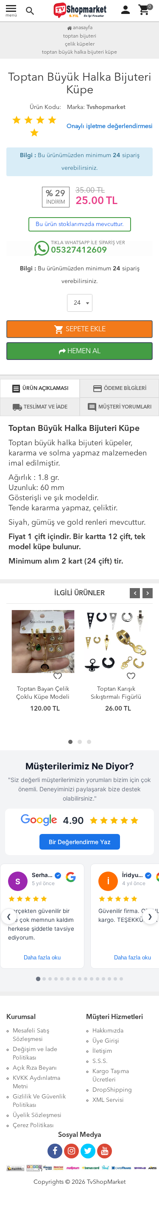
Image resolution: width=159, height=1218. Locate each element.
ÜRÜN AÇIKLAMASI (39, 389)
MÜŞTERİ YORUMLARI (119, 407)
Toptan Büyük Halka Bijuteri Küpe (79, 52)
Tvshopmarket (106, 107)
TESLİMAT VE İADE (39, 407)
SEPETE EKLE (80, 329)
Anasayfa (82, 27)
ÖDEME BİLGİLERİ (119, 389)
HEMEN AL (83, 351)
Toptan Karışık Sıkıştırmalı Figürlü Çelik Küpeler (116, 697)
